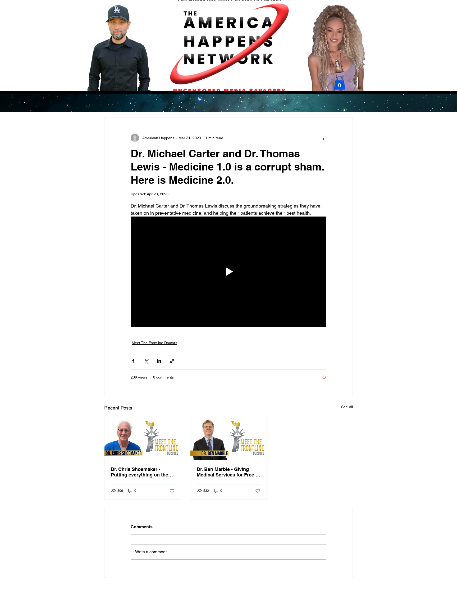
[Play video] (228, 272)
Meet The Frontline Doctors (154, 343)
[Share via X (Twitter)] (146, 360)
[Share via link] (172, 360)
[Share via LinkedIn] (159, 360)
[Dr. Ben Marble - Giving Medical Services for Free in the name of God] (228, 438)
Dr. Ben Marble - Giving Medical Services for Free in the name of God (228, 472)
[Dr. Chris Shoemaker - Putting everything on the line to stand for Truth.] (142, 438)
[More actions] (323, 138)
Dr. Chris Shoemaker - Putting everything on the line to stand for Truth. (139, 472)
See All (347, 407)
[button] (339, 83)
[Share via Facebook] (133, 360)
